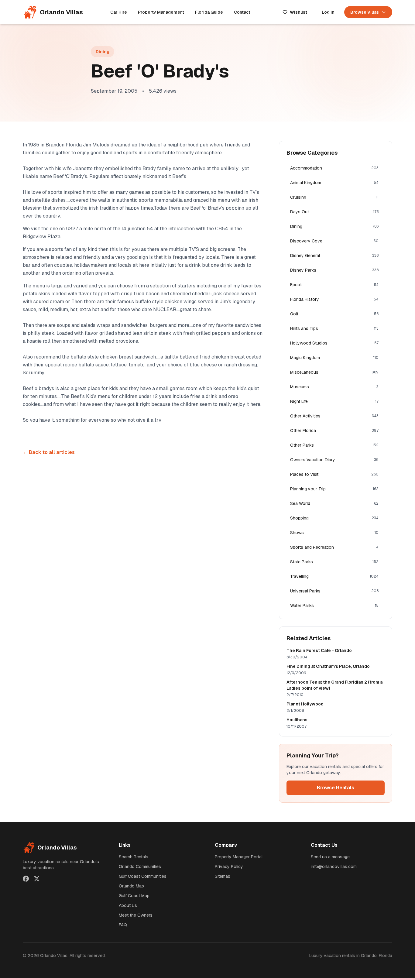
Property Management (161, 12)
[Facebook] (26, 879)
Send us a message (330, 857)
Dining (102, 51)
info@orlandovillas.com (334, 866)
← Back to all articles (49, 452)
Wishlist (298, 12)
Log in (328, 12)
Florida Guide (209, 12)
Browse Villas (364, 12)
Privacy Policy (229, 866)
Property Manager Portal (238, 857)
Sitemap (222, 876)
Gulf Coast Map (134, 895)
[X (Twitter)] (37, 879)
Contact (242, 12)
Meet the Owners (136, 915)
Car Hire (118, 12)
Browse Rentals (335, 787)
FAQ (123, 925)
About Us (128, 905)
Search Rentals (133, 857)
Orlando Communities (140, 866)
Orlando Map (131, 886)
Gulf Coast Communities (142, 876)
